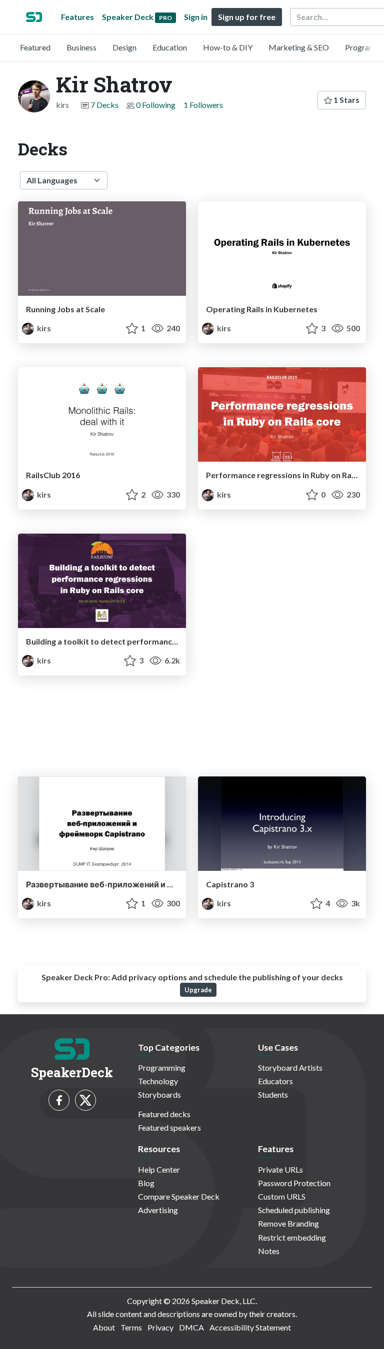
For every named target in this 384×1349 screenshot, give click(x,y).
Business (81, 47)
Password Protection (294, 1183)
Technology (158, 1081)
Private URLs (280, 1169)
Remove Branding (288, 1223)
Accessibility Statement (250, 1327)
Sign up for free (247, 16)
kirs (43, 328)
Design (124, 47)
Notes (269, 1251)
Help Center (159, 1169)
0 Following (156, 104)
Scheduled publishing (294, 1210)
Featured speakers (169, 1127)
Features (77, 16)
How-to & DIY (227, 47)
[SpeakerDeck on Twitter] (85, 1100)
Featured (35, 47)
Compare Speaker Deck (179, 1196)
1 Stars (346, 99)
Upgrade (198, 990)
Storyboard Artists (290, 1067)
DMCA (191, 1327)
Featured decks (164, 1114)
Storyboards (159, 1094)
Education (169, 47)
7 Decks (104, 104)
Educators (275, 1081)
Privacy (161, 1327)
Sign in (196, 16)
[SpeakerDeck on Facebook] (59, 1100)
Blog (146, 1183)
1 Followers (203, 104)
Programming (162, 1067)
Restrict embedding (292, 1237)
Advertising (158, 1210)
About (104, 1327)
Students (273, 1094)
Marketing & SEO (298, 47)
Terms (131, 1327)
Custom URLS (282, 1196)
